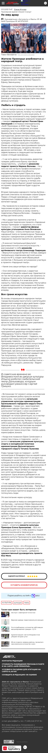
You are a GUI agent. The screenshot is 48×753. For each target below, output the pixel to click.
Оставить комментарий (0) (24, 585)
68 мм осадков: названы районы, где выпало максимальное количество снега (27, 643)
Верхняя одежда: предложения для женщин (27, 620)
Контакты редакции (12, 661)
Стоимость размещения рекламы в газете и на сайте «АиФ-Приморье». (23, 665)
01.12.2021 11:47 (6, 9)
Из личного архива (26, 55)
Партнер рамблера (21, 742)
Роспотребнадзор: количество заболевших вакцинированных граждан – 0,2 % (27, 628)
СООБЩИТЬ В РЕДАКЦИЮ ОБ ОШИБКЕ (19, 675)
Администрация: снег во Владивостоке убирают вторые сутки (25, 635)
